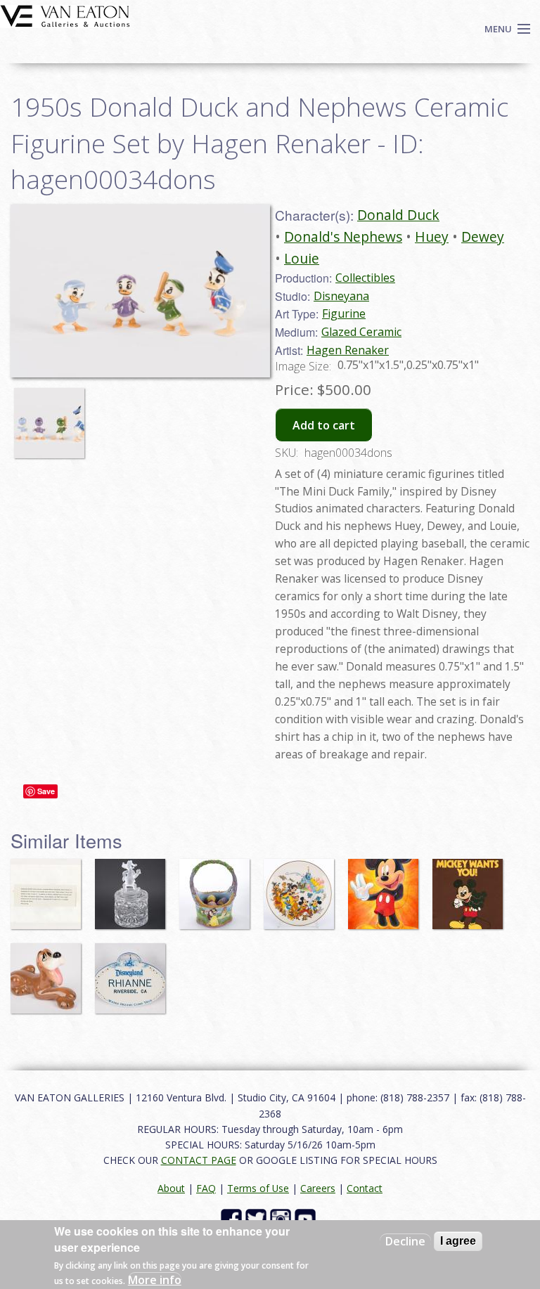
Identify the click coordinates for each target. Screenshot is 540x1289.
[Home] (65, 14)
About (171, 1188)
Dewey (482, 236)
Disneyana (341, 296)
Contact (364, 1188)
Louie (301, 258)
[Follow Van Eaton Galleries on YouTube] (307, 1217)
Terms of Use (258, 1188)
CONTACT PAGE (198, 1160)
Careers (317, 1188)
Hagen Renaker (348, 350)
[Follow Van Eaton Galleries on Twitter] (257, 1217)
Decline (405, 1241)
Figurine (344, 313)
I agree (458, 1241)
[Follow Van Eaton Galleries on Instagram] (282, 1217)
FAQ (206, 1188)
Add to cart (323, 425)
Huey (432, 236)
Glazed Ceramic (361, 331)
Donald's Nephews (343, 236)
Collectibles (365, 277)
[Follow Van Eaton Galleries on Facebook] (233, 1217)
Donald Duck (398, 214)
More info (154, 1280)
